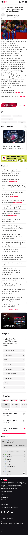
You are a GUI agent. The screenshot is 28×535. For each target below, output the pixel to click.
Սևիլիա (22, 122)
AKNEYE (3, 502)
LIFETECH (3, 499)
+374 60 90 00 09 (7, 521)
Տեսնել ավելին (14, 309)
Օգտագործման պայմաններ (9, 507)
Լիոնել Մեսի (17, 116)
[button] (23, 2)
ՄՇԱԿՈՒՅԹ (4, 497)
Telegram (22, 96)
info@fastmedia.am (8, 518)
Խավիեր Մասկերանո (9, 122)
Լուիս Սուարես (7, 119)
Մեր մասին (4, 504)
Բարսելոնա (6, 116)
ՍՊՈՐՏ (3, 495)
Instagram (17, 92)
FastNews (3, 482)
